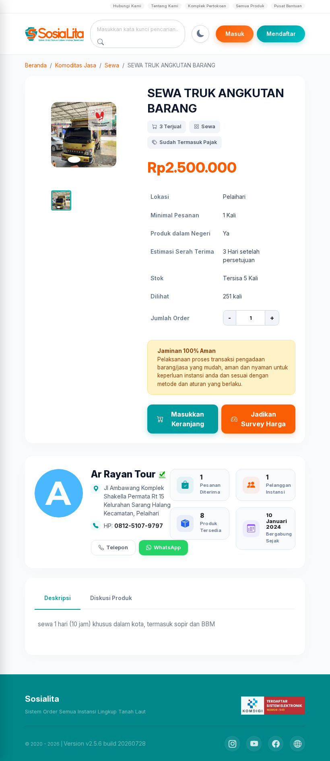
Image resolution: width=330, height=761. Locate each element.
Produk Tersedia (210, 527)
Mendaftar (281, 34)
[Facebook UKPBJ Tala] (275, 743)
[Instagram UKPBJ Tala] (232, 743)
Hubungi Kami (127, 6)
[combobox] (138, 29)
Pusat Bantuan (288, 6)
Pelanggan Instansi (278, 488)
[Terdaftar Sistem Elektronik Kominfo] (273, 705)
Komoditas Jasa (75, 65)
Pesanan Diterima (210, 488)
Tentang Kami (164, 6)
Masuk (234, 34)
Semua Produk (250, 6)
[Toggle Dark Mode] (200, 34)
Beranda (36, 65)
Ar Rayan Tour (123, 474)
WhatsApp (167, 547)
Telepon (117, 547)
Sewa (112, 65)
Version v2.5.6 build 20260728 (105, 743)
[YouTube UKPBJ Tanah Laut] (254, 743)
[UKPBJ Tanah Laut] (297, 743)
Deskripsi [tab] (57, 598)
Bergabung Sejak (279, 537)
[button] (61, 200)
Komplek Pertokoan (207, 6)
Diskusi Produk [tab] (111, 598)
